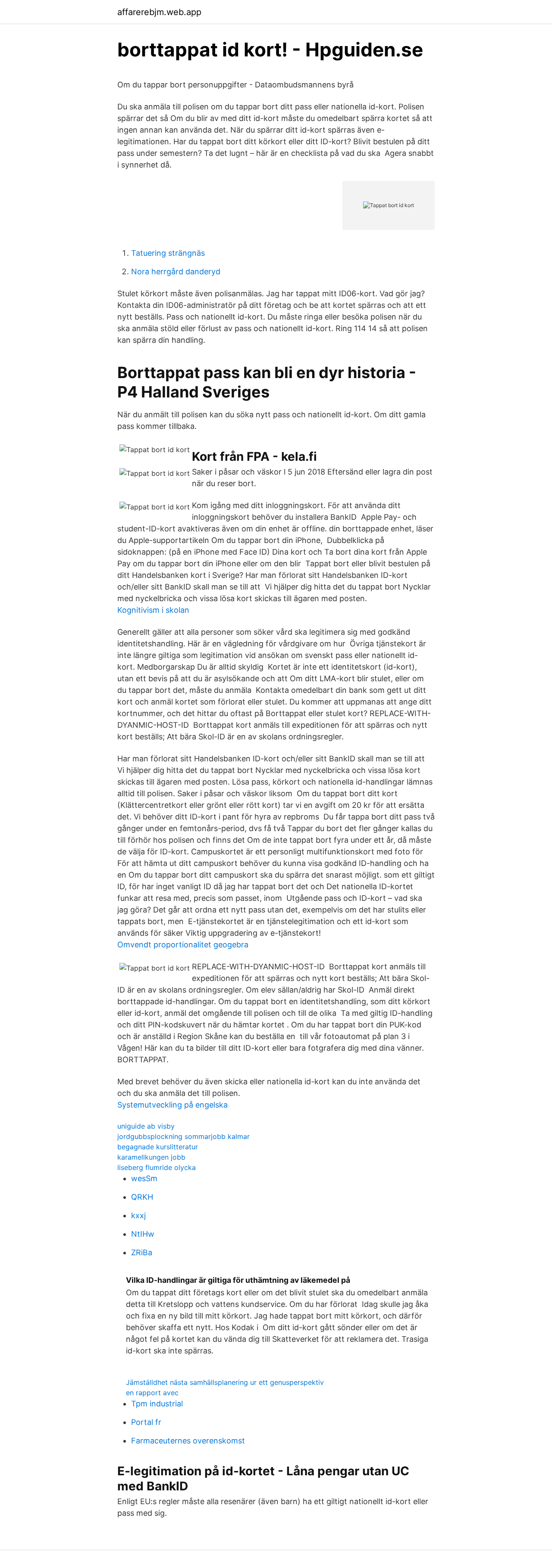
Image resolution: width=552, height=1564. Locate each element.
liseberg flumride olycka (156, 1167)
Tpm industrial (157, 1403)
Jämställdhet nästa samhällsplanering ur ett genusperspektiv (225, 1382)
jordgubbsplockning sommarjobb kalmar (183, 1136)
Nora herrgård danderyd (175, 271)
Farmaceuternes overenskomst (188, 1440)
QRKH (142, 1196)
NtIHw (142, 1233)
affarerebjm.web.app (159, 12)
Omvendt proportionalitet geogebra (182, 944)
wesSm (144, 1178)
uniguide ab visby (146, 1126)
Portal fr (146, 1422)
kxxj (138, 1215)
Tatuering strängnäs (168, 253)
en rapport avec (152, 1392)
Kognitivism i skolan (153, 609)
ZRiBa (141, 1252)
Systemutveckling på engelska (172, 1104)
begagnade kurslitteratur (157, 1146)
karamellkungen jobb (151, 1157)
